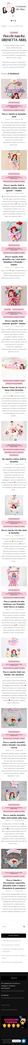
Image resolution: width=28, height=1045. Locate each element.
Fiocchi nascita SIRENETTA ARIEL (14, 110)
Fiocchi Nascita (14, 102)
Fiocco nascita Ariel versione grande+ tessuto (14, 322)
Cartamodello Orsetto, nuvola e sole (11, 941)
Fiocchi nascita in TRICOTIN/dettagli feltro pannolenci (14, 106)
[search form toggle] (15, 21)
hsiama (7, 119)
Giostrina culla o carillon (14, 452)
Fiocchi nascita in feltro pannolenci (14, 665)
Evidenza (7, 309)
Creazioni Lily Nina (21, 8)
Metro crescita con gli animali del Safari (12, 962)
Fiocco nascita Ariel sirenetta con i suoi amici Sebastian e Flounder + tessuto (14, 260)
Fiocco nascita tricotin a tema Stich (11, 945)
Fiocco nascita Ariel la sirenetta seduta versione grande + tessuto (14, 188)
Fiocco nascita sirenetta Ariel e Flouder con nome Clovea (14, 745)
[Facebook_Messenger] (24, 1041)
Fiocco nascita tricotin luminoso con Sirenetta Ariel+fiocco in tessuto (14, 604)
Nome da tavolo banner (14, 383)
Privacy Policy (5, 1005)
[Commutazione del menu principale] (13, 16)
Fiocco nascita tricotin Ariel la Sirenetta (14, 531)
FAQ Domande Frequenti (9, 1010)
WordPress (16, 1042)
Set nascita (14, 455)
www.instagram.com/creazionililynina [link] (12, 991)
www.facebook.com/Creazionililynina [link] (12, 998)
